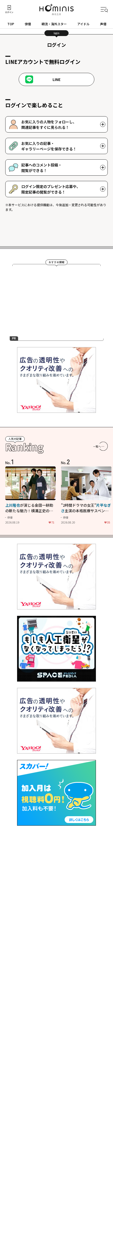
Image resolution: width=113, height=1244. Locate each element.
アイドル (83, 24)
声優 (103, 24)
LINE (56, 79)
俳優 (28, 24)
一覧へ (97, 446)
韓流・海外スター (54, 24)
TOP (10, 24)
